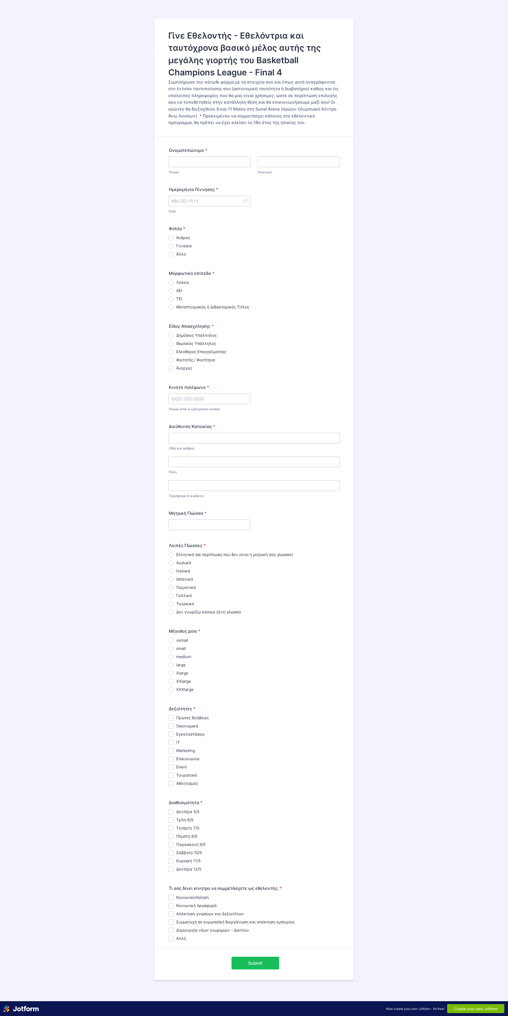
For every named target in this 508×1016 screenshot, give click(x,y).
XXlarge (183, 681)
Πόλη (173, 472)
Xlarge (182, 673)
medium (183, 656)
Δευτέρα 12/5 (188, 869)
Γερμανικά (186, 587)
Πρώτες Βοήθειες (192, 717)
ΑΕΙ (179, 290)
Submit (255, 963)
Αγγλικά (183, 562)
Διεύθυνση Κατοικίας (192, 426)
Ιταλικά (183, 570)
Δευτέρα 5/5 (187, 811)
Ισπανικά (184, 579)
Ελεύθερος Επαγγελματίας (201, 351)
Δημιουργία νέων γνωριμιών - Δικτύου (212, 930)
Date (172, 211)
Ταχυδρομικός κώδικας (186, 496)
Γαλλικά (184, 595)
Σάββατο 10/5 (189, 852)
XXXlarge (185, 689)
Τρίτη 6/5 (184, 819)
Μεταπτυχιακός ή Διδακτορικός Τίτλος (212, 306)
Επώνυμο (265, 172)
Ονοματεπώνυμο (188, 150)
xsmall (182, 640)
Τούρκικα (185, 603)
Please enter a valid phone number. (194, 409)
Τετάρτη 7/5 (187, 828)
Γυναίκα (184, 245)
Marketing (185, 750)
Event (181, 766)
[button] (245, 201)
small (181, 648)
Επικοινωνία (187, 758)
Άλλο (181, 254)
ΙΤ (178, 742)
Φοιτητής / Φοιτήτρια (195, 359)
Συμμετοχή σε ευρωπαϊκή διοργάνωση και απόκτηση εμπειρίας (235, 921)
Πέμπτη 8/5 (186, 836)
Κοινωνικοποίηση (192, 897)
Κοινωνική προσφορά (196, 905)
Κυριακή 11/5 (188, 860)
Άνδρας (183, 237)
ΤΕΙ (179, 298)
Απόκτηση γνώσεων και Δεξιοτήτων (210, 913)
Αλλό (181, 938)
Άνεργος (184, 368)
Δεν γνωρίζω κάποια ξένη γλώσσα (208, 611)
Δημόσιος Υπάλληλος (196, 335)
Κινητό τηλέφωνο (189, 387)
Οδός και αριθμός (181, 448)
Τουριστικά (186, 775)
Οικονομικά (187, 725)
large (181, 664)
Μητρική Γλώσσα (187, 513)
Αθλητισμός (187, 783)
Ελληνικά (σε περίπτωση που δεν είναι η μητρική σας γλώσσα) (234, 554)
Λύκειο (182, 282)
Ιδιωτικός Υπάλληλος (196, 343)
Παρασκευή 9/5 (191, 844)
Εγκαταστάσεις (190, 734)
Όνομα (174, 172)
